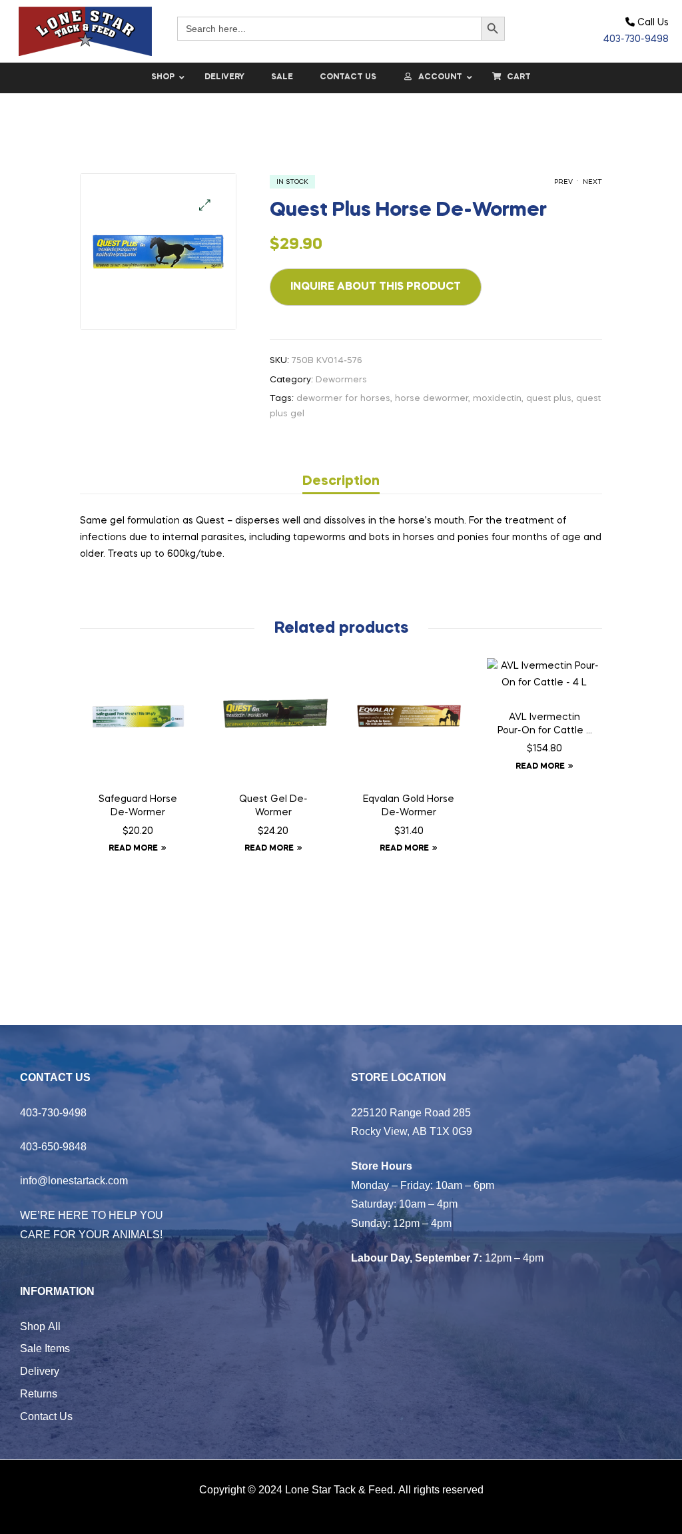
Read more (133, 849)
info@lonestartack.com (74, 1180)
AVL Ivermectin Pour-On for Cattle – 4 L (544, 725)
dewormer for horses (343, 398)
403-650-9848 (53, 1146)
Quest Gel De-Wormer (273, 806)
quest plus (548, 398)
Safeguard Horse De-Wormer (138, 806)
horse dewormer (431, 398)
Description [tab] (341, 481)
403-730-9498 (636, 39)
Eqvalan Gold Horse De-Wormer (408, 806)
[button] (205, 205)
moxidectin (497, 398)
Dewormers (341, 380)
